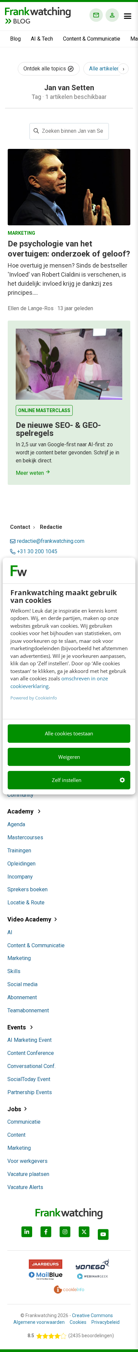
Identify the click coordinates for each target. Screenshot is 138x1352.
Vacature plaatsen (28, 1174)
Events (17, 1027)
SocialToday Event (28, 1079)
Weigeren (69, 756)
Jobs (14, 1109)
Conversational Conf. (31, 1066)
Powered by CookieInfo (33, 698)
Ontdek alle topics (45, 68)
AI (9, 932)
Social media (22, 984)
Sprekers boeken (27, 889)
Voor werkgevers (27, 1161)
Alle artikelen (104, 68)
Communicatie (24, 1122)
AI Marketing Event (29, 1040)
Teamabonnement (28, 1010)
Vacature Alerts (25, 1187)
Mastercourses (25, 837)
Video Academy (29, 919)
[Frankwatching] (38, 11)
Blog (15, 39)
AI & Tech (42, 39)
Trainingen (19, 850)
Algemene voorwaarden (39, 1322)
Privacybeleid (105, 1322)
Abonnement (22, 997)
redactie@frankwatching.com (50, 541)
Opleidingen (21, 863)
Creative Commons (92, 1315)
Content (16, 1135)
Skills (13, 971)
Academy (21, 811)
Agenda (16, 824)
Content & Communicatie (91, 39)
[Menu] (127, 16)
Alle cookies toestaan (69, 733)
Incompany (20, 877)
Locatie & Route (26, 902)
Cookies (78, 1322)
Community (20, 795)
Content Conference (30, 1053)
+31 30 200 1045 (37, 551)
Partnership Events (29, 1092)
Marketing (19, 958)
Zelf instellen (66, 780)
